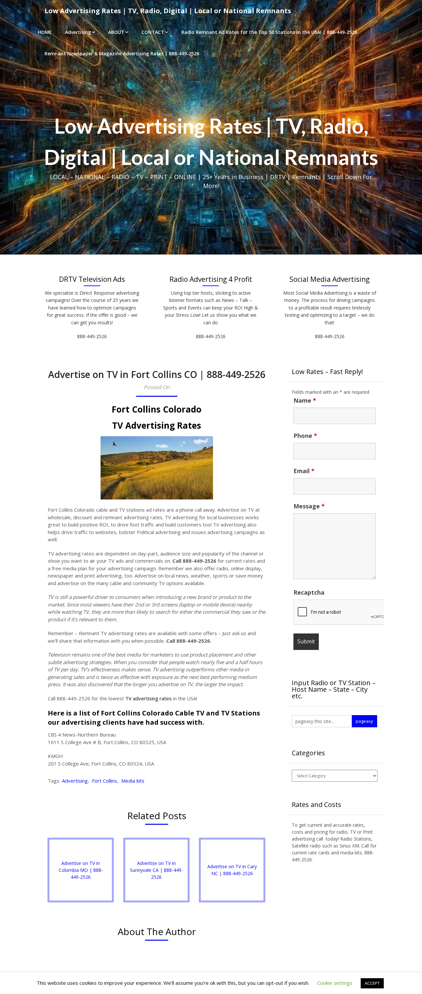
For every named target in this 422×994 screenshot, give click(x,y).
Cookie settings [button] (334, 983)
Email (304, 471)
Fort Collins (104, 780)
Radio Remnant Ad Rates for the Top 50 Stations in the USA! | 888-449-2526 (269, 32)
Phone (305, 436)
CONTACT (152, 32)
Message (309, 506)
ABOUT (116, 32)
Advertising (78, 32)
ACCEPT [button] (372, 983)
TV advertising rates (148, 698)
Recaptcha (308, 592)
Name (304, 400)
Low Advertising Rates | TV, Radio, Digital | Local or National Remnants (168, 10)
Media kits (132, 780)
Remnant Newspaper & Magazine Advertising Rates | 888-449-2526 (122, 53)
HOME (45, 32)
